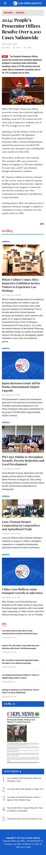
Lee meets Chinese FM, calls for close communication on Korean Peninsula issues (19, 632)
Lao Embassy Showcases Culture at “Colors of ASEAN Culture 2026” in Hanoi (20, 676)
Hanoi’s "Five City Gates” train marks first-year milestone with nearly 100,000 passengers (20, 647)
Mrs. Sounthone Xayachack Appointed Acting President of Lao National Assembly (20, 661)
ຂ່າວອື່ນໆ (7, 231)
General (20, 13)
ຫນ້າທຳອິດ (8, 13)
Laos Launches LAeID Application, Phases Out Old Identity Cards (24, 779)
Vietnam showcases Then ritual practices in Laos (24, 819)
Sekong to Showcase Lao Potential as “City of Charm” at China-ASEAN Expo (20, 691)
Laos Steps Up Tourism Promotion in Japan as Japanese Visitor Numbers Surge (24, 798)
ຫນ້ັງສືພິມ (8, 703)
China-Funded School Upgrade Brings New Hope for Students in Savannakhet (25, 809)
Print (18, 48)
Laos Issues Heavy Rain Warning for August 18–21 (25, 789)
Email (7, 48)
